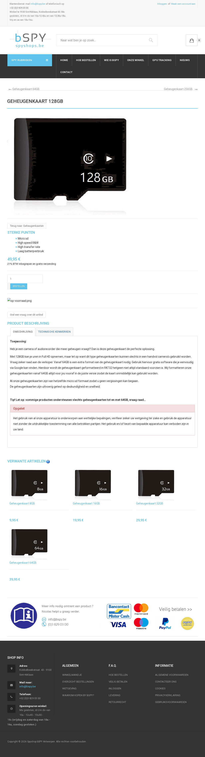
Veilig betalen (118, 681)
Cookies (160, 688)
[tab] (22, 331)
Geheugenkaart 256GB (178, 89)
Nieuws (185, 60)
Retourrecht (117, 702)
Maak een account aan (183, 4)
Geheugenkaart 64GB (25, 89)
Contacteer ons (166, 681)
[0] (192, 40)
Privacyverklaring (167, 695)
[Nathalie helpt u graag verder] (53, 615)
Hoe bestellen (86, 60)
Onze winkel (135, 60)
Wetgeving (69, 688)
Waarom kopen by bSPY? (78, 695)
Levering (114, 695)
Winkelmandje (72, 674)
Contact (66, 72)
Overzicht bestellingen (78, 681)
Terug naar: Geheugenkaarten (27, 225)
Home (64, 60)
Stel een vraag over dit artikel (26, 314)
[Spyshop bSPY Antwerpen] (30, 40)
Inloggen (162, 4)
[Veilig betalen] (151, 616)
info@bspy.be (38, 4)
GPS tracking (162, 60)
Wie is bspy (111, 60)
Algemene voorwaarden (171, 674)
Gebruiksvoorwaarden (171, 702)
